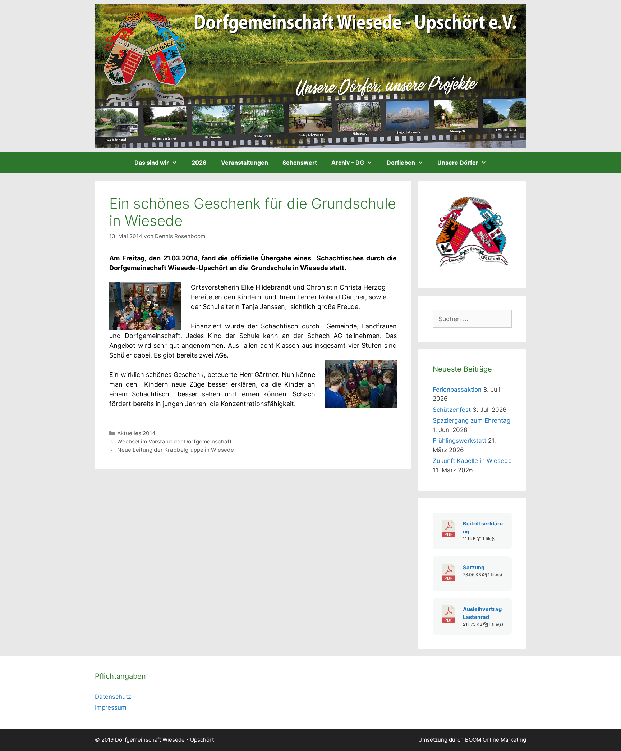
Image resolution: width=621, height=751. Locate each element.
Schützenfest (452, 409)
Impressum (110, 707)
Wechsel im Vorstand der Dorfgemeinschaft (174, 441)
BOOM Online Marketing (495, 739)
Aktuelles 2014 (136, 433)
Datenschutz (113, 696)
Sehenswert (299, 162)
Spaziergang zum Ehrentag (471, 420)
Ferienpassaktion (457, 389)
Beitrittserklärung (483, 527)
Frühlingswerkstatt (459, 440)
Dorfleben (401, 162)
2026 (199, 162)
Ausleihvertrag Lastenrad (482, 613)
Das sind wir (151, 162)
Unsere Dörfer (457, 162)
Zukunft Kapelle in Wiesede (472, 460)
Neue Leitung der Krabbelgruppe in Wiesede (175, 449)
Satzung (473, 567)
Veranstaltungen (244, 162)
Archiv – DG (347, 162)
